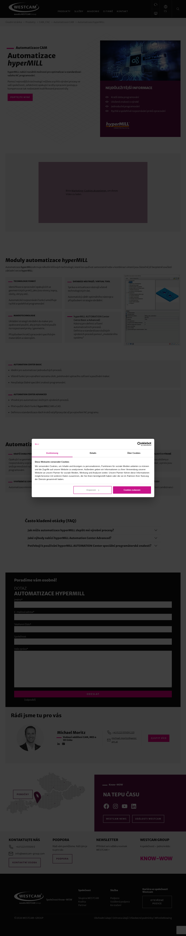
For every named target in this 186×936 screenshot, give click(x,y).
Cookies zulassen (132, 490)
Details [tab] (93, 453)
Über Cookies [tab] (133, 453)
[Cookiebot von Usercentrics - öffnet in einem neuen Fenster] (139, 444)
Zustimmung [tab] (52, 453)
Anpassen (91, 490)
